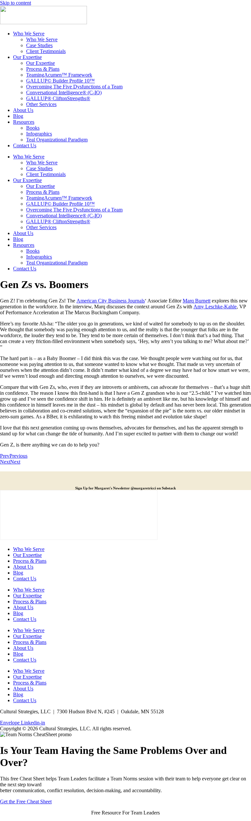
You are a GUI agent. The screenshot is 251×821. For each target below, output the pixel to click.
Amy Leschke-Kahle (215, 306)
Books (33, 128)
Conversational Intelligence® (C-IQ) (64, 92)
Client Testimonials (46, 51)
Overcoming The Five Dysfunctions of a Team (74, 86)
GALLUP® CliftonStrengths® (58, 98)
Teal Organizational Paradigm (57, 139)
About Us (23, 110)
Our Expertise (27, 57)
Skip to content (15, 3)
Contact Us (24, 145)
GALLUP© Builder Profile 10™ (60, 80)
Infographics (39, 134)
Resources (23, 122)
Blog (18, 116)
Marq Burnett (196, 300)
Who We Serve (28, 33)
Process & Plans (42, 69)
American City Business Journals (110, 300)
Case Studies (39, 45)
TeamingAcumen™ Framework (59, 75)
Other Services (41, 104)
